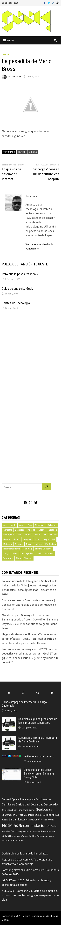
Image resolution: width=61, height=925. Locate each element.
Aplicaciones (19, 799)
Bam (6, 919)
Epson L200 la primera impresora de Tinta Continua (37, 739)
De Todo (31, 529)
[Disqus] (30, 356)
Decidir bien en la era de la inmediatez (25, 853)
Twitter (14, 553)
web (13, 840)
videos (51, 836)
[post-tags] (52, 693)
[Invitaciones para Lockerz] (11, 757)
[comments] (38, 693)
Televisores (18, 836)
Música (44, 819)
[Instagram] (53, 2)
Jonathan (16, 76)
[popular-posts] (9, 693)
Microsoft (35, 819)
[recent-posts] (23, 693)
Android (6, 799)
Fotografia (23, 809)
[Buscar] (46, 486)
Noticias (38, 544)
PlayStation (50, 544)
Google (28, 534)
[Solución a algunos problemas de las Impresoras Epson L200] (9, 719)
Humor (6, 54)
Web (39, 553)
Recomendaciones (11, 548)
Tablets (10, 836)
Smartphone (40, 831)
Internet (32, 814)
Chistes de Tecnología (16, 303)
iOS (39, 814)
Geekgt (26, 916)
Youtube (28, 558)
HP (45, 534)
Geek (19, 534)
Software (51, 831)
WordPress (52, 916)
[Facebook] (45, 2)
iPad (43, 815)
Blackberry (40, 525)
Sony (5, 553)
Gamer (32, 809)
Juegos (33, 151)
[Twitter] (49, 2)
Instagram (27, 539)
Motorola (7, 544)
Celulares (52, 525)
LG (53, 539)
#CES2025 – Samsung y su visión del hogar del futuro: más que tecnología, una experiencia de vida (30, 895)
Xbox (18, 558)
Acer (5, 525)
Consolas (7, 529)
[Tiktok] (57, 2)
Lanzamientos (17, 819)
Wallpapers (6, 840)
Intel (37, 539)
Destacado (51, 804)
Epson (41, 529)
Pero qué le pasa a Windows (20, 274)
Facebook (52, 529)
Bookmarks (43, 799)
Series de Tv (28, 831)
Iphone (50, 815)
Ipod (57, 815)
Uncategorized (27, 553)
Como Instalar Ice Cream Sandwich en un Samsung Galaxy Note (39, 773)
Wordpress (8, 558)
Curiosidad (23, 804)
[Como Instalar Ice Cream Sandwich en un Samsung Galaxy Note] (11, 770)
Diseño (4, 810)
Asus (30, 525)
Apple (13, 525)
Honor (38, 534)
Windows (49, 553)
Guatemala (7, 814)
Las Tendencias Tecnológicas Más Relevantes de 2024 (29, 589)
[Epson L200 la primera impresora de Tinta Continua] (9, 738)
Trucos (25, 836)
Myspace (19, 544)
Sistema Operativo (43, 548)
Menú (10, 40)
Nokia (28, 544)
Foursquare (8, 534)
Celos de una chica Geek (17, 289)
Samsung (27, 548)
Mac (28, 819)
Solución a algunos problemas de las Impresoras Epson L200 (37, 720)
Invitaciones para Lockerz (39, 756)
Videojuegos (42, 836)
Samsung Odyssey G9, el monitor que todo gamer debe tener (30, 624)
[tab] (9, 693)
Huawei (53, 534)
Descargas (19, 529)
